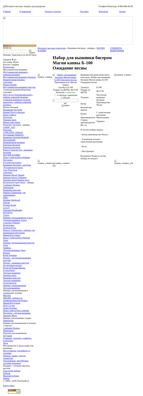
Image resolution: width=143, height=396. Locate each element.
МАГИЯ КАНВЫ (11, 155)
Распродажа (8, 67)
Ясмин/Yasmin (10, 85)
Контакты (103, 11)
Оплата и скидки (53, 11)
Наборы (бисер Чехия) (13, 175)
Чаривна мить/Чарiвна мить (16, 180)
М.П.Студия (9, 305)
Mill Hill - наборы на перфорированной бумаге (15, 299)
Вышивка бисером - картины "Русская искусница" (17, 166)
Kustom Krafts (9, 205)
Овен (5, 240)
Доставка (84, 11)
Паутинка (7, 117)
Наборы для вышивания (14, 285)
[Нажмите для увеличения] (65, 80)
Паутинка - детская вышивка (17, 313)
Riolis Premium (10, 255)
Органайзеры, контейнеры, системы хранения (16, 362)
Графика (7, 248)
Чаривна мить (9, 120)
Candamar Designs (11, 185)
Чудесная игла (9, 283)
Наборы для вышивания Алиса (18, 218)
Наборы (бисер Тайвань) (15, 177)
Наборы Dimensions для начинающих (14, 193)
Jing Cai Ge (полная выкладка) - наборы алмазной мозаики (18, 96)
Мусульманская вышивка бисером (19, 77)
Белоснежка (8, 225)
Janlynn (6, 202)
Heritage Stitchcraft (11, 200)
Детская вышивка (11, 288)
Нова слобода (9, 115)
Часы (5, 343)
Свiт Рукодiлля (10, 170)
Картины (7, 130)
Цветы (6, 378)
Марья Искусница (11, 235)
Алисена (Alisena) (11, 223)
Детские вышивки (12, 273)
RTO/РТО (7, 213)
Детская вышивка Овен (14, 250)
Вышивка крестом (12, 190)
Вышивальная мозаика (14, 80)
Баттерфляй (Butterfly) (13, 135)
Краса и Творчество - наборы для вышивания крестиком (19, 231)
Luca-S (6, 208)
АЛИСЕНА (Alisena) (13, 132)
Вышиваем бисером (12, 110)
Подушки (7, 336)
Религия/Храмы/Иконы (14, 268)
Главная (7, 11)
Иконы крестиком (11, 122)
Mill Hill (7, 295)
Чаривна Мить (10, 315)
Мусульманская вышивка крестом (19, 87)
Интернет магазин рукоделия (51, 48)
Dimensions (8, 187)
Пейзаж (6, 373)
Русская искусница (12, 162)
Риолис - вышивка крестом (16, 263)
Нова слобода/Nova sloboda (16, 310)
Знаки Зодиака (10, 308)
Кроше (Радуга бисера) (14, 112)
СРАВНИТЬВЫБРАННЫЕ (117, 49)
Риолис (6, 253)
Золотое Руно (9, 228)
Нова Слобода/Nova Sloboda (16, 157)
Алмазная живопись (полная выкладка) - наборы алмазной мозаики (17, 102)
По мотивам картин (12, 265)
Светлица (7, 82)
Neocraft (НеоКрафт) (12, 210)
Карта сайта (8, 385)
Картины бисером (11, 145)
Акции (122, 11)
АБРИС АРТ (9, 127)
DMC (5, 197)
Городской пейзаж (11, 371)
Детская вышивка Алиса (15, 220)
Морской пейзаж (11, 376)
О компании (25, 11)
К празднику (9, 270)
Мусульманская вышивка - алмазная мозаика (15, 73)
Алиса (6, 215)
